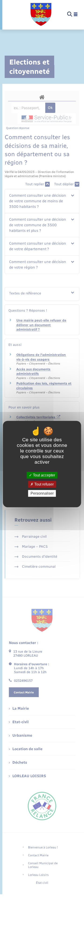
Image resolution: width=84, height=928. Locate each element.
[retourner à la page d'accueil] (41, 14)
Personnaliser (42, 493)
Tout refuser (43, 484)
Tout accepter (43, 475)
